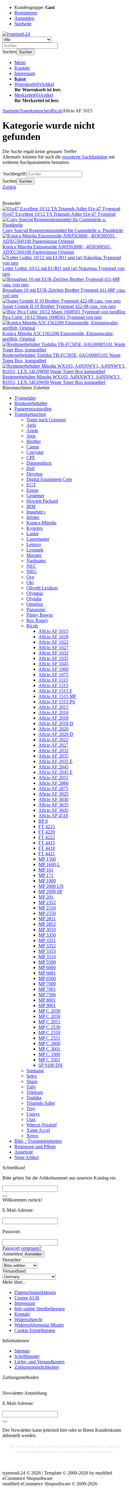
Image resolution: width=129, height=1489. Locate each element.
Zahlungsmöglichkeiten (36, 1367)
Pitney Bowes (39, 614)
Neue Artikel (26, 1157)
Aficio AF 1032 (53, 652)
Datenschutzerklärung (35, 1292)
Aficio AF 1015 (53, 631)
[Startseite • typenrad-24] (16, 33)
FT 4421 (46, 853)
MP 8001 (47, 1000)
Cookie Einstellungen (34, 1330)
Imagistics (35, 511)
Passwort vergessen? (21, 1248)
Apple (32, 430)
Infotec (33, 517)
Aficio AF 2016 (53, 712)
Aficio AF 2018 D (55, 723)
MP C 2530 (49, 1027)
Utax (31, 1119)
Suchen (25, 52)
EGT (31, 484)
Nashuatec (36, 560)
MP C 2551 (49, 1038)
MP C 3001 (49, 1048)
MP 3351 (47, 940)
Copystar (35, 452)
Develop (34, 473)
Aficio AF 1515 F (55, 690)
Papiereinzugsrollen (33, 408)
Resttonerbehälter (30, 403)
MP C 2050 (49, 1016)
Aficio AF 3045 (53, 810)
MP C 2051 (49, 1021)
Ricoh (32, 625)
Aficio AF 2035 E (55, 761)
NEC (31, 566)
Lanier (32, 533)
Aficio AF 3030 (53, 799)
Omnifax (34, 604)
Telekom (34, 1092)
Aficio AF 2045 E (55, 772)
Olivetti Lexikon (42, 587)
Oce (30, 577)
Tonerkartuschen (30, 414)
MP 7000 (47, 983)
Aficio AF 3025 (53, 793)
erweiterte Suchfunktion (84, 156)
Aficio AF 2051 (53, 777)
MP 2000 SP (50, 891)
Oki (30, 582)
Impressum (24, 73)
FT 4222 (46, 837)
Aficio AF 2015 (53, 707)
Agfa (31, 425)
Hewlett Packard (42, 501)
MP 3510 (47, 956)
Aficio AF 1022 (53, 642)
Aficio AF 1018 (53, 636)
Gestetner (35, 495)
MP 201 (45, 897)
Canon (32, 446)
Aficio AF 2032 (53, 750)
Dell (30, 468)
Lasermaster (37, 539)
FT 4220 (46, 831)
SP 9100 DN (50, 1065)
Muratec (34, 555)
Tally (31, 1086)
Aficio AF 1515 (53, 685)
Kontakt (22, 68)
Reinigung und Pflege (35, 1146)
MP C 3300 (49, 1054)
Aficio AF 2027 (53, 745)
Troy (30, 1108)
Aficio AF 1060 (53, 669)
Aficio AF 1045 (53, 663)
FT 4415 (46, 842)
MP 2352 (47, 902)
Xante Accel (38, 1130)
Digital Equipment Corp (49, 479)
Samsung (35, 1070)
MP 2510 (47, 907)
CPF (30, 457)
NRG (31, 571)
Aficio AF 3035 (53, 804)
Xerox (32, 1135)
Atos (30, 435)
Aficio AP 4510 (53, 815)
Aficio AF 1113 (53, 680)
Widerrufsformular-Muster (39, 1324)
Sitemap (22, 1350)
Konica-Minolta (41, 522)
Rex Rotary (37, 620)
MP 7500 (47, 994)
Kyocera (34, 528)
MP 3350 (47, 935)
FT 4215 (46, 826)
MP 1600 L (49, 864)
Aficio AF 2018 (53, 718)
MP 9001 (47, 1005)
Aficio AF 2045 (53, 766)
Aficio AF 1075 (53, 674)
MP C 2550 (49, 1032)
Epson (32, 490)
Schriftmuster (27, 1356)
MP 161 (45, 869)
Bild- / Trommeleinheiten (38, 1141)
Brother (33, 441)
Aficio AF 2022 (53, 739)
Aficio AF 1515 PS (56, 701)
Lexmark (35, 549)
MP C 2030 (49, 1010)
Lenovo (33, 544)
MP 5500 (47, 962)
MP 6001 (47, 972)
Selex (31, 1076)
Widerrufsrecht (28, 1319)
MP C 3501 (49, 1059)
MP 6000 (47, 967)
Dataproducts (39, 463)
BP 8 (43, 821)
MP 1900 (47, 880)
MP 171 (45, 875)
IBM (30, 506)
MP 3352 (47, 945)
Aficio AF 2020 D (55, 734)
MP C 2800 (49, 1043)
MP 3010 (47, 929)
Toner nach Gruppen (46, 419)
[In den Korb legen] (4, 1196)
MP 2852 (47, 924)
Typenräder (25, 398)
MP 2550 (47, 913)
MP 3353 (47, 951)
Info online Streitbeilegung (39, 1308)
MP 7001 (47, 989)
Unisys (33, 1114)
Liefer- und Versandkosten (39, 1361)
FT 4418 (46, 848)
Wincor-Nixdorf (41, 1124)
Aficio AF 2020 (53, 728)
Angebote (23, 1151)
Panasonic (36, 609)
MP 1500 (47, 859)
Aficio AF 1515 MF (57, 696)
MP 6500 (47, 978)
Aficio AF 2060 (53, 783)
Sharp (32, 1081)
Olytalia (33, 598)
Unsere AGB (26, 1297)
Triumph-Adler (40, 1103)
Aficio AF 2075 (53, 788)
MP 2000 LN (51, 886)
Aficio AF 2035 (53, 756)
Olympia (34, 593)
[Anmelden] (4, 1421)
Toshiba (33, 1097)
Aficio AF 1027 (53, 647)
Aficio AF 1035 (53, 658)
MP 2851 (47, 918)
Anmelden (33, 1254)
